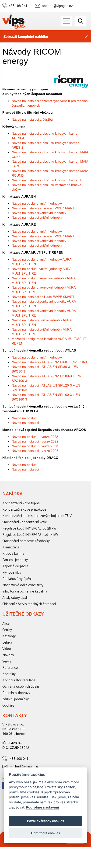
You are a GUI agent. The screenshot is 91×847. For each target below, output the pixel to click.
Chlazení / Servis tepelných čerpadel (29, 604)
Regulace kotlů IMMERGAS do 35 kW (29, 528)
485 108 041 (18, 6)
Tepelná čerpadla (15, 566)
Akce (6, 623)
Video (6, 649)
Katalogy (9, 636)
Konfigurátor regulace (18, 680)
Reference (10, 667)
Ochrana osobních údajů (20, 686)
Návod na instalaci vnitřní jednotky (37, 217)
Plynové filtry (11, 572)
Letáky (7, 642)
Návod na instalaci (25, 423)
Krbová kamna (13, 553)
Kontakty (9, 674)
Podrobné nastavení (42, 807)
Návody (8, 655)
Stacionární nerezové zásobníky (26, 541)
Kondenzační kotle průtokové (24, 509)
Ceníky (7, 630)
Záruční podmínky (15, 699)
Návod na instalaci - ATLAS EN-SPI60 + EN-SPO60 (49, 362)
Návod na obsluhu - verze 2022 (35, 437)
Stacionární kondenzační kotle (24, 522)
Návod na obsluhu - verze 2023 (35, 446)
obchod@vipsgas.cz (57, 6)
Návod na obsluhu (25, 418)
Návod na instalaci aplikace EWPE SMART (43, 208)
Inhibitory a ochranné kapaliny (24, 591)
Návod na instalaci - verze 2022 (35, 441)
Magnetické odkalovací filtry (22, 585)
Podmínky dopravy (16, 693)
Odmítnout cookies (45, 833)
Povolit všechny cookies (45, 821)
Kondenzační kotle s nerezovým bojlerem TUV (37, 516)
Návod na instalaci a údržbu (32, 119)
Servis (6, 661)
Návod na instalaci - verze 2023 (35, 451)
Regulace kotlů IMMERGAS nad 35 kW (30, 535)
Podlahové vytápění (17, 579)
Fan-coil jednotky (15, 560)
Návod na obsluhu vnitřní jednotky (37, 203)
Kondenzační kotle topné (21, 503)
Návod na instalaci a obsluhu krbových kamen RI (48, 180)
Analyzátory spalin (15, 598)
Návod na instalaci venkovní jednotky (39, 213)
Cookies (8, 705)
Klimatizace (10, 547)
